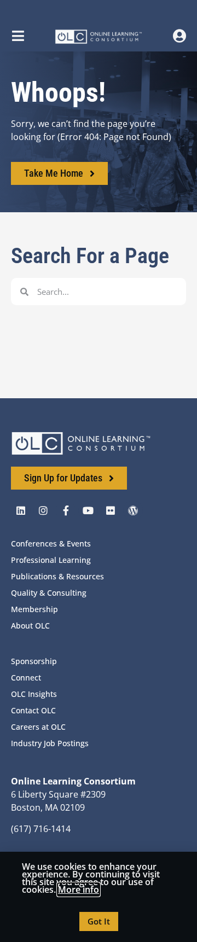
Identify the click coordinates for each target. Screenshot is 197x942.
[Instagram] (43, 510)
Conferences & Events (51, 543)
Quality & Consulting (48, 593)
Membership (34, 609)
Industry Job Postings (50, 743)
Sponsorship (34, 661)
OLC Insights (34, 694)
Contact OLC (33, 710)
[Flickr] (110, 510)
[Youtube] (88, 510)
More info (78, 889)
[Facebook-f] (66, 510)
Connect (26, 677)
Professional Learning (51, 560)
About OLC (30, 625)
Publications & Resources (57, 576)
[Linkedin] (21, 510)
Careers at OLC (38, 727)
